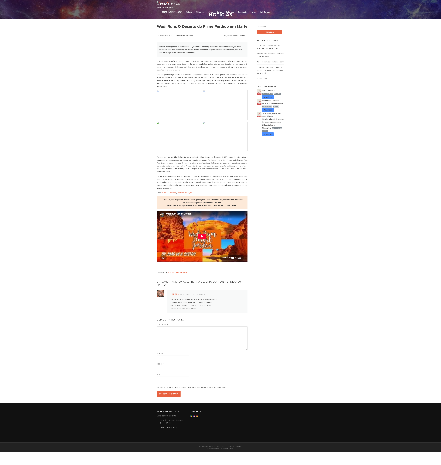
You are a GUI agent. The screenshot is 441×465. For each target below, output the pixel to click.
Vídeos (210, 12)
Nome (160, 353)
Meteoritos (200, 12)
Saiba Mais (230, 12)
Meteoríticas (168, 4)
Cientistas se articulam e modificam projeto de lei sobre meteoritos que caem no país (270, 70)
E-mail (160, 364)
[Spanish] (196, 416)
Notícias (189, 12)
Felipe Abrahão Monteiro (225, 449)
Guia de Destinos (169, 192)
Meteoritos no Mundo (239, 36)
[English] (193, 416)
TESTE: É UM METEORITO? (172, 12)
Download (268, 97)
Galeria (219, 12)
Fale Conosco (265, 12)
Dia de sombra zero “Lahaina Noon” (270, 62)
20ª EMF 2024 (262, 78)
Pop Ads (175, 294)
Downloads (242, 12)
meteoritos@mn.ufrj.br (168, 427)
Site (158, 374)
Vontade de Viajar (184, 192)
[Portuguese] (190, 416)
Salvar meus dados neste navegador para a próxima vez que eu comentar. (192, 388)
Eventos (253, 12)
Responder (201, 294)
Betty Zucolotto (187, 36)
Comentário (162, 325)
